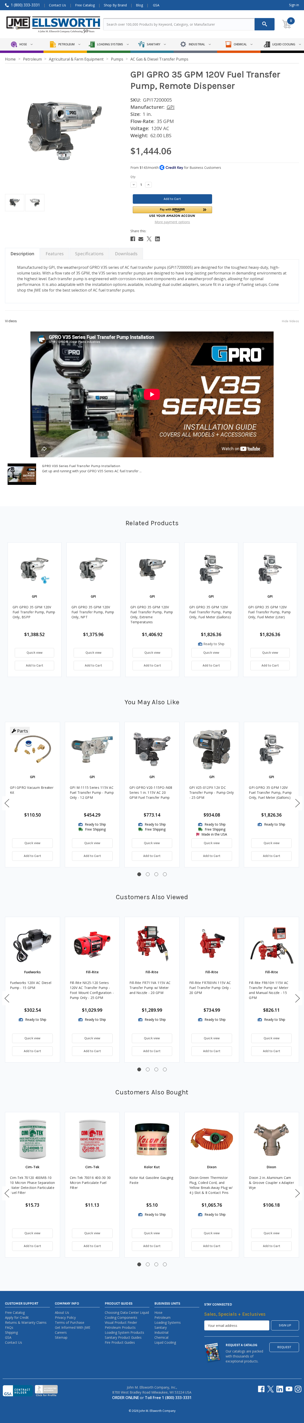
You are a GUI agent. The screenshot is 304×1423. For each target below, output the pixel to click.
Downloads (126, 253)
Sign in (294, 5)
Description (22, 253)
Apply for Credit (17, 1317)
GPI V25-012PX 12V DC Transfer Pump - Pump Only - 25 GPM (211, 792)
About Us (62, 1312)
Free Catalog (85, 5)
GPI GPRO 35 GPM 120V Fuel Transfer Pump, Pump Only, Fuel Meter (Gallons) (210, 612)
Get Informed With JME (72, 1327)
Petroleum (162, 1317)
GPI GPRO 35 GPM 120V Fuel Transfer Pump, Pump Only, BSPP (34, 612)
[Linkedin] (157, 239)
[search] (265, 24)
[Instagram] (298, 1389)
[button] (172, 211)
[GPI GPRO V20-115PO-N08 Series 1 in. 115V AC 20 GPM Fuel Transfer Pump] (152, 749)
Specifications (89, 253)
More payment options (172, 222)
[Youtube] (289, 1389)
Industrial (161, 1332)
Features (55, 253)
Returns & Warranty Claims (26, 1322)
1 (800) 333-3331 (25, 5)
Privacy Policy (65, 1317)
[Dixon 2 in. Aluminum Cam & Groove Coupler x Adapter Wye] (271, 1139)
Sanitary (160, 1327)
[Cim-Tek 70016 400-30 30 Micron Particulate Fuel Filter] (92, 1139)
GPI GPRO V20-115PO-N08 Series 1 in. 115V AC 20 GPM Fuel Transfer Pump (150, 792)
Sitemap (61, 1337)
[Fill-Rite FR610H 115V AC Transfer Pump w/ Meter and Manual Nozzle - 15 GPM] (271, 944)
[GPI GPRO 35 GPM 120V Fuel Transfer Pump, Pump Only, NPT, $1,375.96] (93, 569)
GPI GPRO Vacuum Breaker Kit (31, 790)
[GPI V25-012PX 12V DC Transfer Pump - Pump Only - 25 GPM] (212, 749)
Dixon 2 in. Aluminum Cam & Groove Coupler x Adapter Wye (271, 1182)
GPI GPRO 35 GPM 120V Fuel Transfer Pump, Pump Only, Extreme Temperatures (151, 614)
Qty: (133, 177)
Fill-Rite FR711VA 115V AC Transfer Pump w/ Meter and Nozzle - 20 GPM (150, 987)
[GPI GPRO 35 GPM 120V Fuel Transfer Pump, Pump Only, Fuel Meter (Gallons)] (271, 749)
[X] (149, 239)
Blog (139, 5)
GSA (156, 5)
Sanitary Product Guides (123, 1337)
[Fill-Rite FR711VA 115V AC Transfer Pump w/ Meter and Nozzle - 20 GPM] (152, 944)
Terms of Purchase (69, 1322)
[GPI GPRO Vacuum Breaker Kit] (32, 749)
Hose (158, 1312)
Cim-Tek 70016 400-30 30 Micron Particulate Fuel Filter (90, 1182)
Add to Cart (34, 665)
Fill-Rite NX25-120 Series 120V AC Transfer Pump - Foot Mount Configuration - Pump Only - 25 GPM (92, 990)
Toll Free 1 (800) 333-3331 (168, 1397)
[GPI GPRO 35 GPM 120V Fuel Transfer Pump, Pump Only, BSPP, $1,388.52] (34, 569)
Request (284, 1347)
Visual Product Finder (121, 1322)
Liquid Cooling (165, 1342)
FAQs (9, 1327)
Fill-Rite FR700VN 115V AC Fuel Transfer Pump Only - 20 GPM (210, 987)
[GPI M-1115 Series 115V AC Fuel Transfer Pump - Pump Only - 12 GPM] (92, 749)
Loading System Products (124, 1332)
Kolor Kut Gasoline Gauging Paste (151, 1180)
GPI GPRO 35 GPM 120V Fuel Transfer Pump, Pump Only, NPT (92, 612)
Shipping (11, 1332)
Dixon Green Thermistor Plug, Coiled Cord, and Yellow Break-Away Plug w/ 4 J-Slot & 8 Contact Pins (211, 1185)
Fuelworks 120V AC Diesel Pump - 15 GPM (30, 985)
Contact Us (57, 5)
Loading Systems (167, 1322)
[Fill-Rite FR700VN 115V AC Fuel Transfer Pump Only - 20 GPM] (212, 944)
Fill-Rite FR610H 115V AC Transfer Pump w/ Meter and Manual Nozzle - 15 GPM (268, 990)
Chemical (161, 1337)
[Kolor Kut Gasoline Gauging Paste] (152, 1139)
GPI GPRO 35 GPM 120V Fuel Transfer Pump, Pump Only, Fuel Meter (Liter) (269, 612)
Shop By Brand (115, 5)
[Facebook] (132, 239)
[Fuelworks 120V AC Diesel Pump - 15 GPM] (32, 944)
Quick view (35, 653)
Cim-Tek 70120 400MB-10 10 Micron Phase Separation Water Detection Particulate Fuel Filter (32, 1185)
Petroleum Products (120, 1327)
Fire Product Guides (120, 1342)
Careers (61, 1332)
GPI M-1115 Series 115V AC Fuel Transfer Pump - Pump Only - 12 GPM (92, 792)
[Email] (140, 239)
